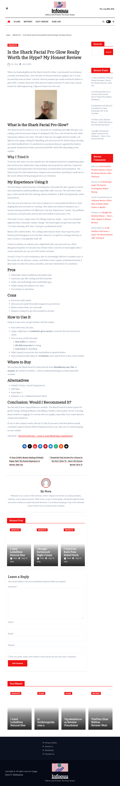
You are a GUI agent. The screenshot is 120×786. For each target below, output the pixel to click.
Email (11, 633)
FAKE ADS (56, 21)
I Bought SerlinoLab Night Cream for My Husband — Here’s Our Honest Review (101, 135)
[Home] (9, 21)
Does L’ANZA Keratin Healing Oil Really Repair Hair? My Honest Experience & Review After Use (26, 461)
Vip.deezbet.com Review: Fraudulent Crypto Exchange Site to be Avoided (102, 109)
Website (11, 645)
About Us (49, 746)
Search (98, 44)
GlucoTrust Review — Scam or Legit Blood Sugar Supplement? (45, 435)
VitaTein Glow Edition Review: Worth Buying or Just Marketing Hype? (102, 122)
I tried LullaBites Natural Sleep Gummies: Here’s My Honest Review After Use (102, 81)
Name (11, 622)
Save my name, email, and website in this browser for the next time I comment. (43, 656)
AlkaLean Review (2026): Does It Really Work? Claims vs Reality (101, 203)
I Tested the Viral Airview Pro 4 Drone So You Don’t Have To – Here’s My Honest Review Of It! (66, 461)
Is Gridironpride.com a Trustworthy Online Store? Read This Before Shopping (101, 95)
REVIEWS (28, 21)
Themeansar (18, 774)
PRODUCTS (13, 45)
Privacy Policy (51, 742)
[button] (113, 21)
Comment (12, 586)
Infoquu (60, 10)
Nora (16, 64)
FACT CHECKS (42, 21)
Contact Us (49, 754)
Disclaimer (49, 750)
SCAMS (17, 21)
